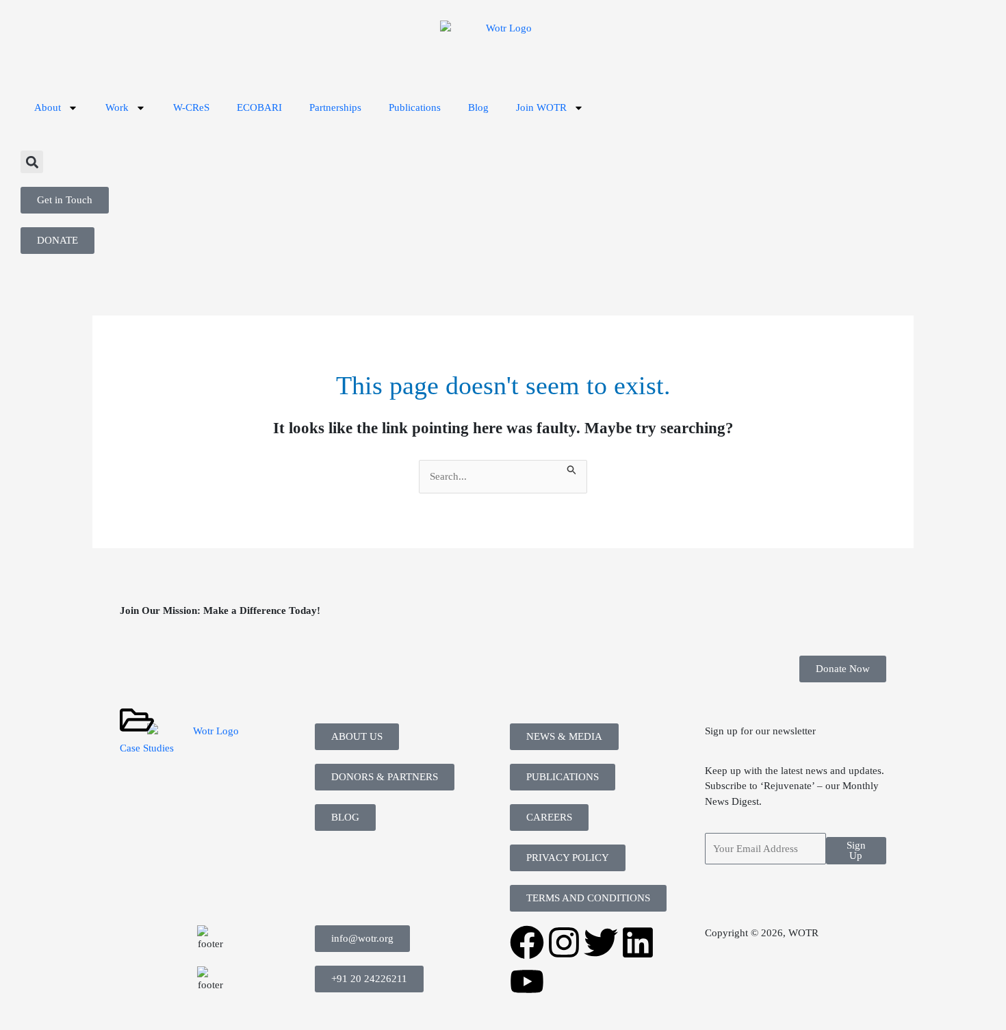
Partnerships (335, 107)
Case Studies (147, 748)
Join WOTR (541, 107)
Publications (415, 107)
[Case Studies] (137, 720)
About (47, 107)
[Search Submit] (572, 468)
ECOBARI (259, 107)
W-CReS (191, 107)
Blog (478, 107)
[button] (32, 162)
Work (117, 107)
